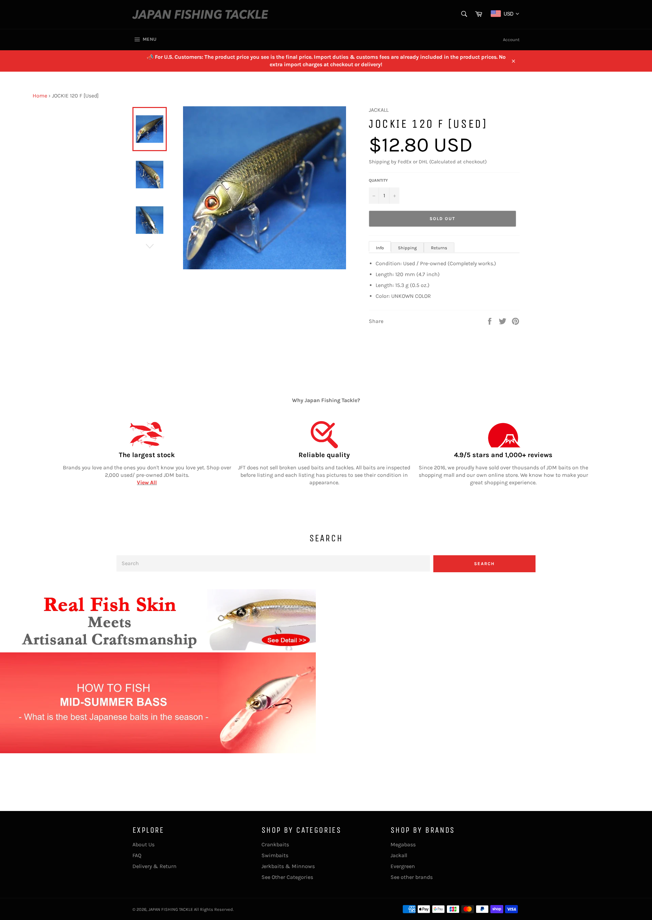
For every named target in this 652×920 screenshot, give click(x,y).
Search (484, 563)
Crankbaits (275, 844)
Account (511, 39)
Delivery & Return (154, 866)
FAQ (136, 855)
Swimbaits (274, 855)
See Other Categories (287, 877)
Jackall (399, 855)
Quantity (378, 180)
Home (40, 95)
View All (147, 482)
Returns (439, 247)
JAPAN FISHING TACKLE (170, 909)
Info (380, 247)
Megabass (403, 844)
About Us (143, 844)
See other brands (412, 877)
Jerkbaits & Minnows (288, 866)
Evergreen (403, 866)
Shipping (407, 247)
